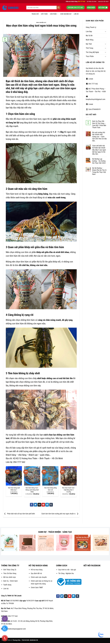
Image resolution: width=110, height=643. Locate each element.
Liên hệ (5, 589)
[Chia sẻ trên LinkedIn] (47, 505)
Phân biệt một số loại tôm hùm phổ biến (21, 514)
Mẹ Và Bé (89, 36)
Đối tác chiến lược (9, 577)
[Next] (76, 482)
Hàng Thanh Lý (91, 27)
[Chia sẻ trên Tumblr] (51, 505)
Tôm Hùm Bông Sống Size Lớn (50, 489)
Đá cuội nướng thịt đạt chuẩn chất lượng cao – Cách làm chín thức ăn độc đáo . (99, 136)
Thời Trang (89, 48)
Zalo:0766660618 (94, 109)
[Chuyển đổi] (105, 31)
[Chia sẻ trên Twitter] (35, 505)
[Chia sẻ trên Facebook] (31, 505)
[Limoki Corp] (12, 7)
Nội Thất (89, 44)
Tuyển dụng (7, 585)
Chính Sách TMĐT (37, 587)
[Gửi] (58, 7)
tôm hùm (59, 247)
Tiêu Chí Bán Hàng (9, 573)
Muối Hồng (89, 40)
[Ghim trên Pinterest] (43, 505)
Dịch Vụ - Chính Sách (10, 581)
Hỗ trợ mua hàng (36, 570)
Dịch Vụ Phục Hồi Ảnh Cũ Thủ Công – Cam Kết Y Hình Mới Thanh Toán (99, 124)
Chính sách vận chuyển (39, 577)
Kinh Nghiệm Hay (65, 14)
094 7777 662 (93, 84)
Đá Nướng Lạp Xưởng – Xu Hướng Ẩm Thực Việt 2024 (98, 161)
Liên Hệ (76, 14)
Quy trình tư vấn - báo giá (67, 570)
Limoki (90, 79)
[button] (91, 7)
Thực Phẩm (90, 56)
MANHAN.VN (34, 640)
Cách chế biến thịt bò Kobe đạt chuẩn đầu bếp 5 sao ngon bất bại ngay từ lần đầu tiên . (99, 150)
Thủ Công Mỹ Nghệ (92, 52)
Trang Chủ (35, 14)
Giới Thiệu (44, 14)
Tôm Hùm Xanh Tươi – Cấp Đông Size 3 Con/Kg (68, 490)
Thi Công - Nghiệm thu (66, 573)
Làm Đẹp (89, 31)
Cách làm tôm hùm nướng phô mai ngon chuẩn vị (58, 514)
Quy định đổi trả (36, 573)
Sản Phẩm (53, 14)
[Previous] (6, 482)
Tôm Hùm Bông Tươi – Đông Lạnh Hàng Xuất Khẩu (32, 490)
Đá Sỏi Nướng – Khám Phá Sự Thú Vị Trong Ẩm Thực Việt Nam (99, 171)
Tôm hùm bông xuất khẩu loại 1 (14, 489)
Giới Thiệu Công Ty (9, 570)
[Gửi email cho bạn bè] (39, 505)
